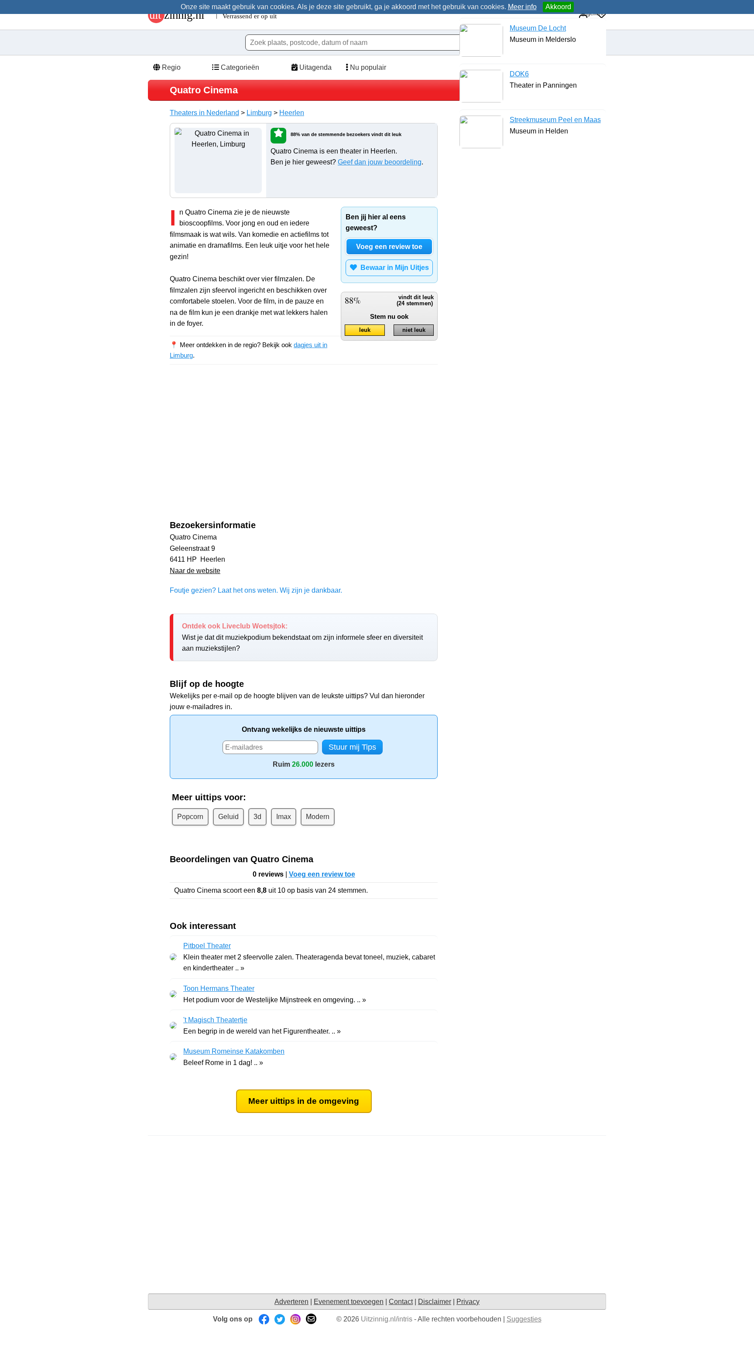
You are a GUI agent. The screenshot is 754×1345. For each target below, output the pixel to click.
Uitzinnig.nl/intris (386, 1319)
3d (257, 816)
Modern (317, 816)
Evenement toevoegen (349, 1301)
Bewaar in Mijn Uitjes (393, 267)
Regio (170, 67)
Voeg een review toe (389, 246)
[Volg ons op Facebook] (264, 1319)
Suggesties (524, 1319)
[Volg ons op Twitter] (280, 1319)
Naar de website (195, 570)
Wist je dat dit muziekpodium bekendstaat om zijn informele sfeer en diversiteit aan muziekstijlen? (302, 637)
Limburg (259, 112)
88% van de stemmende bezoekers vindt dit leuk (346, 134)
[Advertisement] (243, 450)
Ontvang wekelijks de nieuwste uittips (304, 729)
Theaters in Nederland (204, 112)
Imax (283, 816)
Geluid (228, 816)
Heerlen (291, 112)
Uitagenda (315, 67)
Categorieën (239, 67)
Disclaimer (434, 1301)
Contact (401, 1301)
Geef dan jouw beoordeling (380, 162)
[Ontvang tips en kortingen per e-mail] (311, 1319)
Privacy (468, 1301)
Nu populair (367, 67)
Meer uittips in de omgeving (303, 1101)
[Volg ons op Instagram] (295, 1319)
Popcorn (190, 816)
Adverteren (291, 1301)
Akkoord (558, 6)
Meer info (522, 6)
